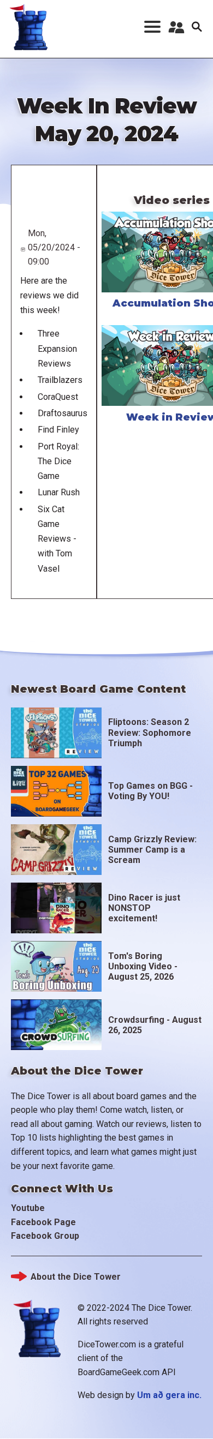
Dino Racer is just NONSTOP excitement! (144, 908)
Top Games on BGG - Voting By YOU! (150, 791)
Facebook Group (45, 1236)
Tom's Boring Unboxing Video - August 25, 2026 (142, 966)
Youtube (28, 1208)
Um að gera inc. (169, 1395)
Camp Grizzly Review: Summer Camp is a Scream (152, 849)
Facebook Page (43, 1222)
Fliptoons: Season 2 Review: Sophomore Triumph (149, 732)
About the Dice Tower (76, 1277)
